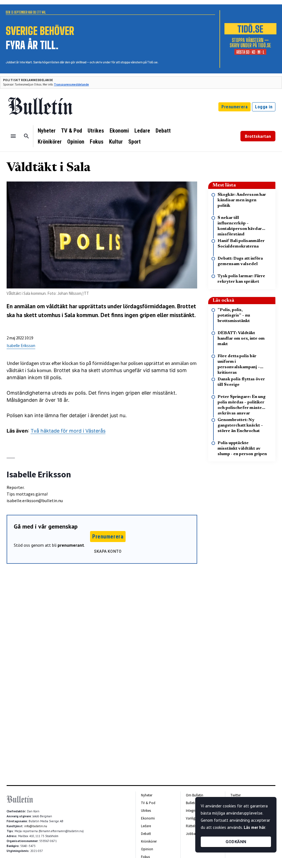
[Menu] (13, 136)
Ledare (142, 130)
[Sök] (26, 136)
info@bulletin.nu (35, 826)
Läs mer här (254, 827)
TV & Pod (71, 130)
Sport (134, 141)
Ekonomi (119, 130)
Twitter (236, 795)
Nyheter (47, 130)
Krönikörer (50, 141)
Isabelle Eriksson (21, 345)
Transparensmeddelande (71, 84)
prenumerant (71, 545)
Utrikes (96, 130)
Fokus (97, 141)
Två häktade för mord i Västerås (68, 431)
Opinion (75, 141)
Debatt (163, 130)
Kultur (116, 141)
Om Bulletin (194, 795)
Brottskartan (258, 136)
